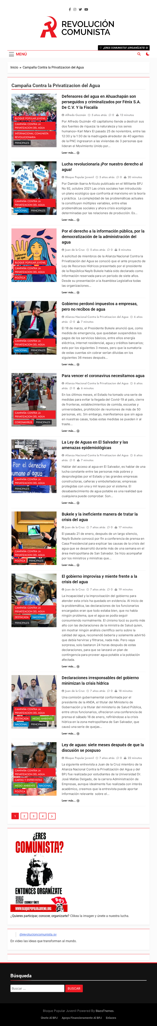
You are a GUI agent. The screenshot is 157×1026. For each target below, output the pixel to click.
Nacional (21, 210)
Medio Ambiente (43, 718)
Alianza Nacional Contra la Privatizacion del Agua (96, 317)
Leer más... (69, 153)
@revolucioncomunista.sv (38, 934)
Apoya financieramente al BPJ (82, 1018)
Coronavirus (23, 422)
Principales (22, 143)
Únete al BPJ (49, 1018)
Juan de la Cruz (75, 250)
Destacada (22, 617)
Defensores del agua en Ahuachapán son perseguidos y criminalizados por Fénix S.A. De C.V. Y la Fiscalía (101, 102)
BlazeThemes (104, 1011)
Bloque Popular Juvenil (30, 118)
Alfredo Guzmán (75, 115)
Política (20, 278)
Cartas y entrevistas (28, 780)
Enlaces (111, 1018)
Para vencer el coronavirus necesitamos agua (103, 375)
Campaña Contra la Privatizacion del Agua (30, 126)
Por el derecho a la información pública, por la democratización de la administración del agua (103, 237)
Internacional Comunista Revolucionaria (31, 135)
